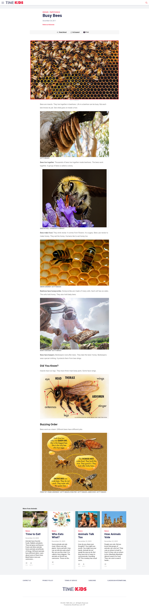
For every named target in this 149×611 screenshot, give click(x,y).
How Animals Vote (112, 535)
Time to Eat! (33, 534)
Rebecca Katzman (48, 24)
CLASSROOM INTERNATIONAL (116, 580)
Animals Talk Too (86, 535)
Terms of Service (71, 580)
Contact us (27, 580)
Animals (45, 12)
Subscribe (92, 580)
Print (87, 32)
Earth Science (55, 12)
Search (146, 3)
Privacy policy (47, 580)
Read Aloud (62, 32)
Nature (28, 531)
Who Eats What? (58, 535)
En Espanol (76, 32)
